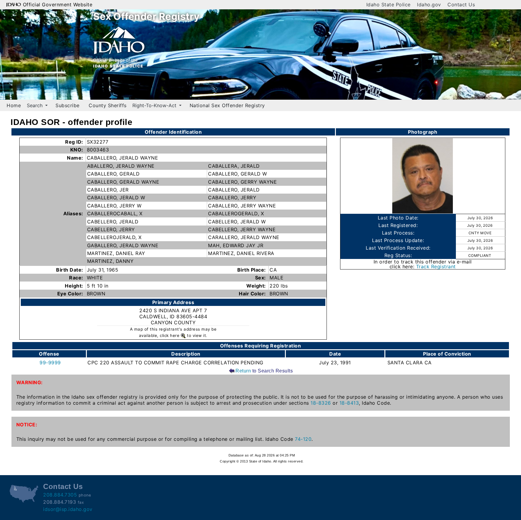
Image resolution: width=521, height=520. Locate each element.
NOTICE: (26, 425)
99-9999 (50, 363)
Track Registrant (436, 266)
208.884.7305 (60, 495)
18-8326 (321, 403)
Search (35, 105)
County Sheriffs (108, 105)
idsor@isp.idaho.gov (68, 509)
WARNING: (29, 382)
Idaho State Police (388, 5)
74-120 (303, 439)
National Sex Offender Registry (227, 105)
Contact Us (461, 5)
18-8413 (349, 403)
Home (14, 105)
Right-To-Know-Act (155, 105)
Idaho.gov (429, 5)
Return (243, 370)
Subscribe (67, 105)
